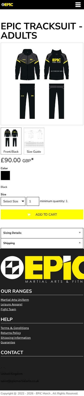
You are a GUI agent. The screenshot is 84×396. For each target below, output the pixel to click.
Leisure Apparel (11, 304)
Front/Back (11, 152)
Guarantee (8, 342)
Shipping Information (16, 337)
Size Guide (34, 152)
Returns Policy (11, 332)
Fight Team (8, 309)
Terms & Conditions (15, 328)
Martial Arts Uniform (15, 299)
